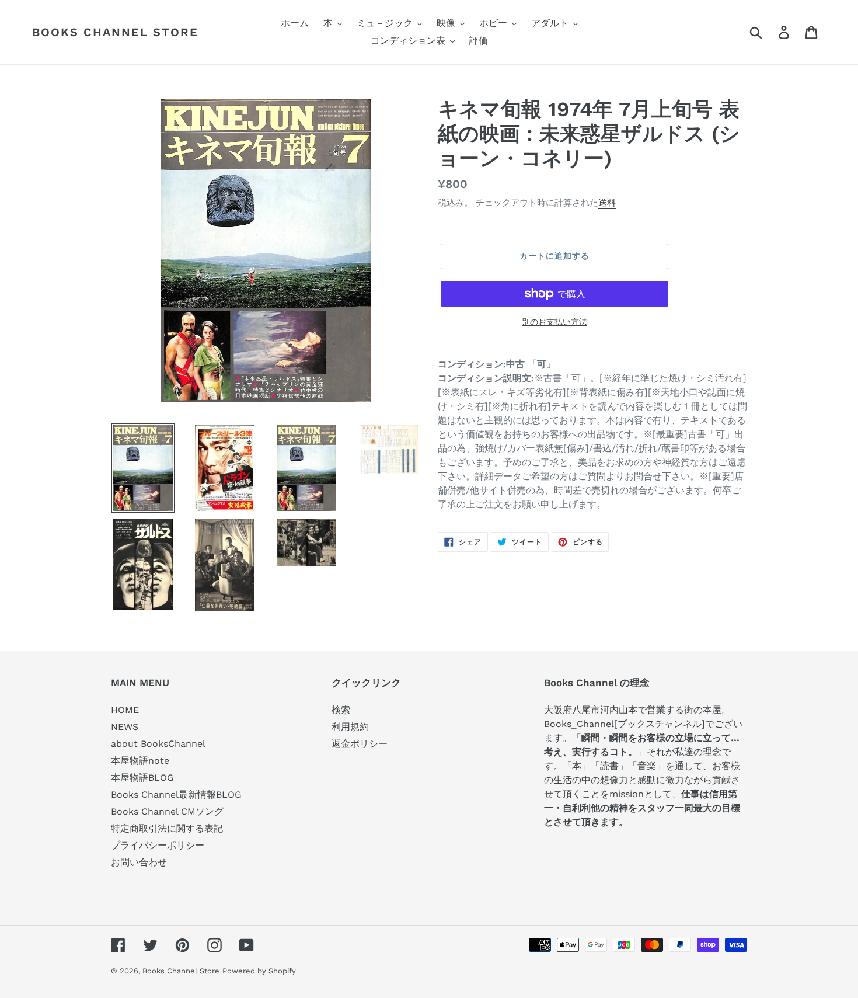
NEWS (124, 726)
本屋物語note (140, 760)
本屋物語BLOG (142, 777)
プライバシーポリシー (157, 845)
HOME (125, 709)
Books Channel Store (115, 32)
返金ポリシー (360, 743)
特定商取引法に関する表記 (167, 828)
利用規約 (350, 726)
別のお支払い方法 (554, 321)
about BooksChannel (158, 743)
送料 (607, 202)
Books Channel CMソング (167, 811)
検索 (341, 709)
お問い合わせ (139, 862)
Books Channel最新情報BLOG (176, 794)
